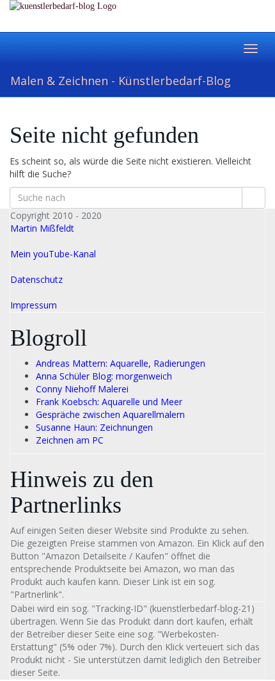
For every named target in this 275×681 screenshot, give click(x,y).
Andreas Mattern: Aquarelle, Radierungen (120, 363)
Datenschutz (36, 279)
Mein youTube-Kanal (53, 254)
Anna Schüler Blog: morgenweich (104, 376)
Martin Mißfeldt (42, 228)
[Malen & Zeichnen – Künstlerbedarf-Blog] (137, 15)
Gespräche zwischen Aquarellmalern (110, 414)
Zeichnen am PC (70, 440)
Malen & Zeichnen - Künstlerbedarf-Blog (120, 80)
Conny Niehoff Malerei (82, 389)
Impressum (33, 305)
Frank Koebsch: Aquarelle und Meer (109, 402)
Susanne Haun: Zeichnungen (94, 427)
